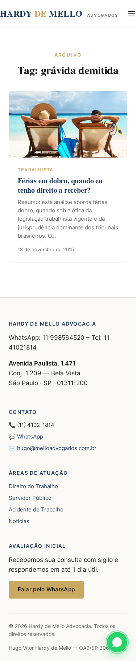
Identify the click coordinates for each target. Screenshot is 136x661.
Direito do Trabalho (33, 486)
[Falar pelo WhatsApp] (117, 642)
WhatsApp (30, 436)
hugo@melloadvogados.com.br (56, 448)
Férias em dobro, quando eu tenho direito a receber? (60, 185)
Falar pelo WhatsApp (46, 589)
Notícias (19, 521)
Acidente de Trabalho (36, 509)
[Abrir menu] (131, 14)
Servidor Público (30, 497)
